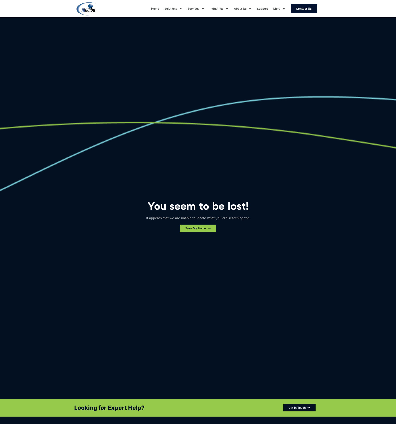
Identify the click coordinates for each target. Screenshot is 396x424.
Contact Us (304, 8)
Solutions (170, 8)
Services (193, 8)
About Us (240, 8)
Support (262, 8)
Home (155, 8)
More (276, 8)
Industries (217, 8)
